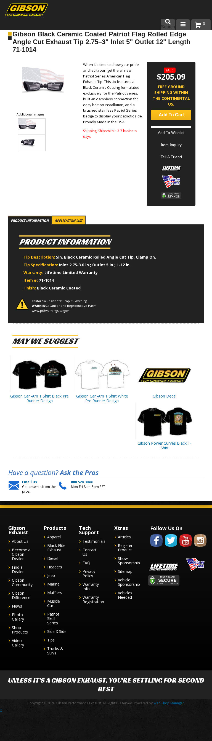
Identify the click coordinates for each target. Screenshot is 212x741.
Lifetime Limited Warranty (71, 272)
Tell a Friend (171, 157)
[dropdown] (183, 24)
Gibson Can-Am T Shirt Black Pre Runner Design (39, 398)
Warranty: (33, 272)
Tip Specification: (41, 264)
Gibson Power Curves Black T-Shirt (164, 445)
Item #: (31, 280)
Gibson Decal (164, 396)
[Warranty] (171, 170)
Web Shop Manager (168, 703)
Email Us (29, 482)
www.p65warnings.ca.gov (50, 310)
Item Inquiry (171, 145)
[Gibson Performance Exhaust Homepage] (22, 10)
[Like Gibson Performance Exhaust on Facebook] (156, 547)
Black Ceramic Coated (59, 288)
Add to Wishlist (171, 132)
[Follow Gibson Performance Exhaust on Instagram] (200, 547)
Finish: (29, 288)
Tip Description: (39, 257)
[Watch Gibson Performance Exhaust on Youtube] (185, 547)
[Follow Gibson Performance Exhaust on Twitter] (171, 547)
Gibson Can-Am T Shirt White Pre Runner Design (102, 398)
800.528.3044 (81, 482)
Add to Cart (171, 114)
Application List (69, 220)
